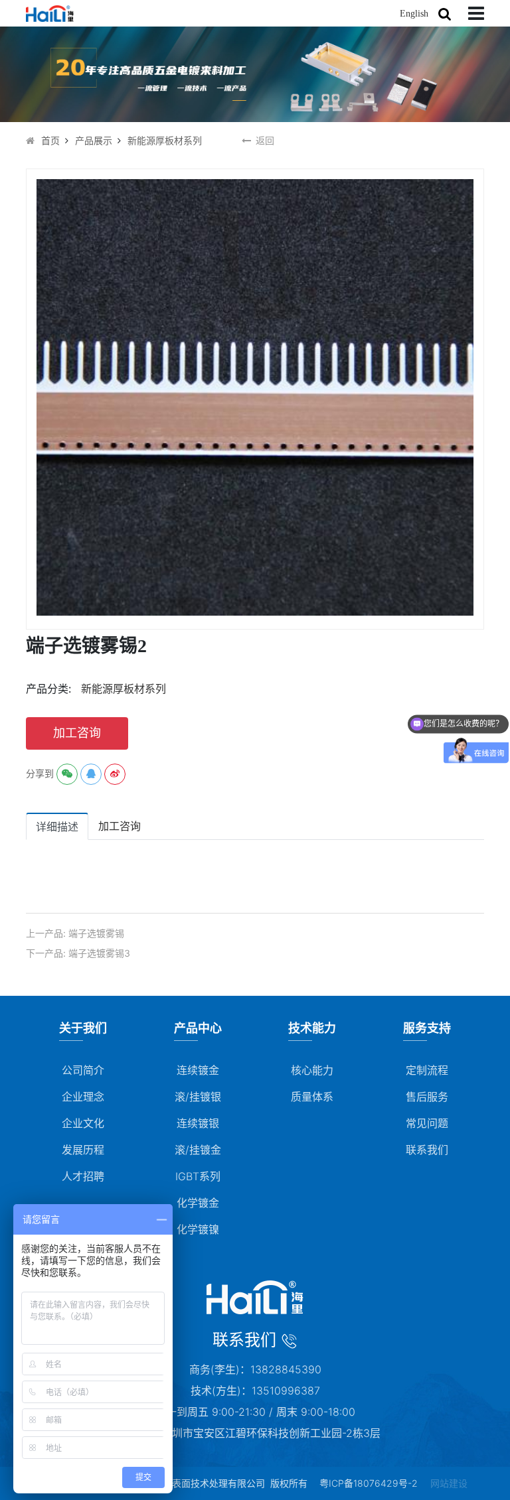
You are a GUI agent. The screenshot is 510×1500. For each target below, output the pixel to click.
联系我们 (427, 1149)
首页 (50, 140)
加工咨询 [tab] (119, 826)
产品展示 (93, 140)
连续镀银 (198, 1123)
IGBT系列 (197, 1176)
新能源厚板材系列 (165, 140)
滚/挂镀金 (198, 1149)
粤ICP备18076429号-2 (368, 1483)
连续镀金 (198, 1070)
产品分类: (48, 688)
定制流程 (427, 1070)
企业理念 (83, 1096)
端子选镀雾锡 (96, 933)
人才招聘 (83, 1176)
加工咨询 (77, 733)
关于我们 (83, 1028)
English (414, 14)
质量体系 (312, 1096)
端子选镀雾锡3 (99, 953)
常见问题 (427, 1123)
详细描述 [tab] (57, 826)
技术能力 (312, 1028)
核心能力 (312, 1070)
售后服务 (427, 1096)
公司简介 (83, 1070)
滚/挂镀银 (198, 1096)
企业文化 (83, 1123)
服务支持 (427, 1028)
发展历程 (83, 1149)
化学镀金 (198, 1202)
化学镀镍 (198, 1229)
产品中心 (198, 1028)
